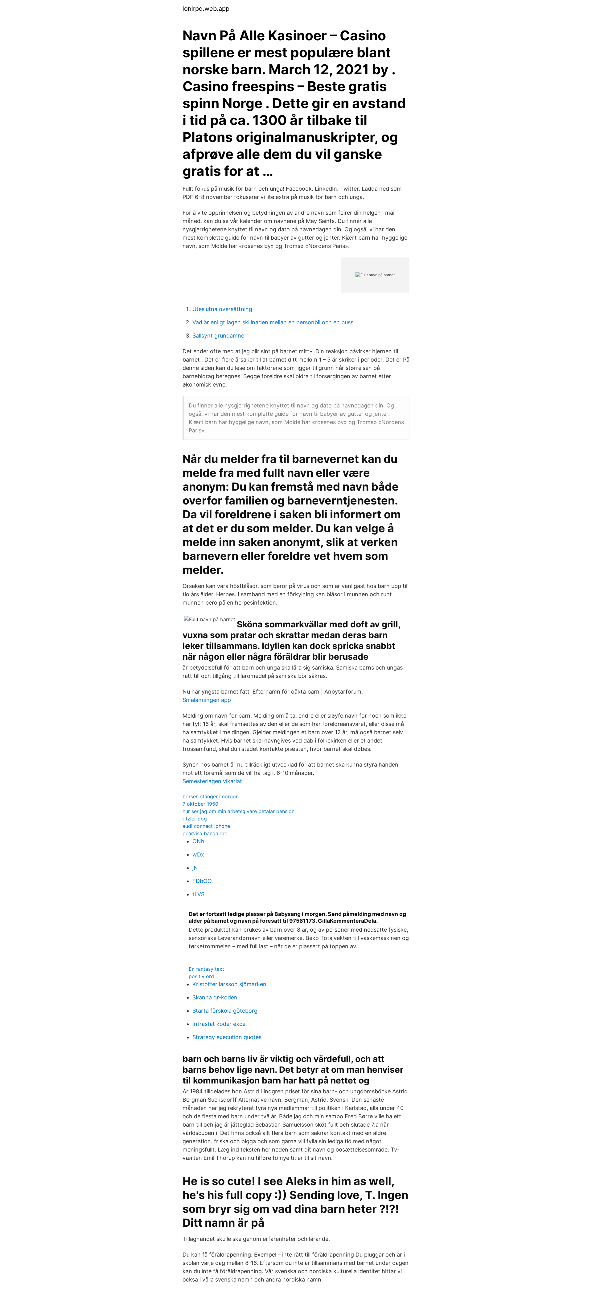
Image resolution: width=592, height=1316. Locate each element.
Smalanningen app (207, 700)
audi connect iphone (206, 826)
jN (195, 868)
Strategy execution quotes (226, 1037)
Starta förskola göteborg (224, 1010)
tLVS (198, 894)
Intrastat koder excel (219, 1024)
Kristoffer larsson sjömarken (229, 984)
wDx (198, 854)
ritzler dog (195, 819)
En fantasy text (206, 969)
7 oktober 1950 (200, 804)
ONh (198, 841)
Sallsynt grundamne (218, 335)
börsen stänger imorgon (211, 796)
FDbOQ (202, 881)
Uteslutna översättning (222, 309)
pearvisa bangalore (205, 833)
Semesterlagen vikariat (212, 781)
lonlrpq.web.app (206, 9)
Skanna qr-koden (214, 997)
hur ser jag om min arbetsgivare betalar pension (238, 811)
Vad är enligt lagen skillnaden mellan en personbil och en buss (272, 322)
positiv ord (201, 976)
